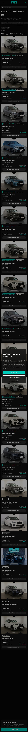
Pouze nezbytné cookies (14, 377)
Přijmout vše (14, 372)
